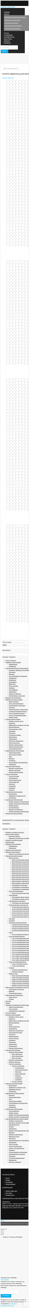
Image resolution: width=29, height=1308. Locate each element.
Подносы (18, 1076)
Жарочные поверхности (16, 1030)
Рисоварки (12, 1040)
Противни (12, 919)
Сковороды (18, 1077)
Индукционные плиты (15, 1032)
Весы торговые (16, 1058)
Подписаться (6, 823)
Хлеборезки (12, 1107)
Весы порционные (17, 1056)
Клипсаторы (12, 1091)
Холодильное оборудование (14, 1109)
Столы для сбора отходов (19, 964)
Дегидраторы (13, 1028)
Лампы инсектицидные (16, 1007)
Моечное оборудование (13, 852)
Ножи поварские (20, 1074)
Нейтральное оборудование (14, 856)
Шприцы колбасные (15, 1162)
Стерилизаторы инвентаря (17, 1011)
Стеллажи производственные (18, 922)
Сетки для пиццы (11, 1013)
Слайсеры (12, 1150)
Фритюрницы (13, 1044)
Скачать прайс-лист (8, 78)
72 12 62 (23, 1205)
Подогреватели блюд (15, 993)
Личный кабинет (10, 1184)
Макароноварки (13, 1036)
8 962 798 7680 (16, 1205)
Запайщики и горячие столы (17, 1087)
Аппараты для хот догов (16, 1017)
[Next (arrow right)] (3, 1232)
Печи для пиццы (14, 1038)
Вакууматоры (13, 1085)
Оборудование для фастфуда (14, 995)
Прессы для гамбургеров (16, 1148)
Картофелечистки (14, 1125)
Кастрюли (18, 1072)
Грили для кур (13, 997)
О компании (9, 1182)
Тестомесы (12, 1105)
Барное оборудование (12, 834)
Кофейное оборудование (13, 844)
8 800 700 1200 (6, 1205)
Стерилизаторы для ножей (17, 1154)
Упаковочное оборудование (14, 1083)
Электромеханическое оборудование (17, 1119)
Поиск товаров (6, 642)
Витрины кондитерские (16, 1060)
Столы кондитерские (18, 966)
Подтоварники (13, 895)
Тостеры (11, 999)
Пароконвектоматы (15, 1097)
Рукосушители (13, 1009)
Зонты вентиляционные (16, 891)
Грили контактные (14, 1026)
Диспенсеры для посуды (16, 989)
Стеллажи (12, 921)
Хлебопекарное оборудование (15, 1093)
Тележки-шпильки (17, 972)
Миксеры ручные (14, 1136)
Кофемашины (13, 846)
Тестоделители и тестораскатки (18, 1103)
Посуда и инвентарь (15, 1064)
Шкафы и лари (13, 974)
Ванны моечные (14, 858)
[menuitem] (8, 14)
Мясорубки (12, 1138)
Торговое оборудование (13, 1050)
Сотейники (18, 1079)
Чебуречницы (13, 1046)
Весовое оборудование (16, 1052)
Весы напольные (17, 1054)
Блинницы (12, 1019)
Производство (9, 1195)
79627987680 (5, 1279)
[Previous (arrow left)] (1, 1232)
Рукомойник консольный (19, 885)
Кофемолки (12, 848)
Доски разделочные (21, 1070)
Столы (11, 932)
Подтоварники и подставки (17, 901)
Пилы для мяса (13, 1144)
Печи (10, 1099)
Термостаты (12, 1042)
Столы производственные (17, 936)
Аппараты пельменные (16, 1121)
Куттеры (11, 1127)
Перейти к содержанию (8, 7)
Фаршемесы (12, 1160)
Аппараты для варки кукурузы (15, 832)
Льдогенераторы (14, 1111)
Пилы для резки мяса (15, 1146)
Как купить (8, 1193)
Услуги (7, 1178)
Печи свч (8, 1001)
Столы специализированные (17, 962)
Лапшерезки (13, 1129)
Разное (8, 1003)
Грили (10, 1025)
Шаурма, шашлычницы (16, 1048)
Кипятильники (10, 842)
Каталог (7, 1180)
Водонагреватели (14, 1023)
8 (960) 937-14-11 (7, 1207)
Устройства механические (16, 1158)
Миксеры (12, 1095)
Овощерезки (13, 1142)
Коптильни (12, 1034)
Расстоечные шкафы (15, 1101)
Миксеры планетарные (16, 1134)
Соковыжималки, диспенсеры (18, 1152)
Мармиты (12, 991)
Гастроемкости (19, 1068)
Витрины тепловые (14, 1062)
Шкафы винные (13, 1113)
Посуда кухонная (17, 1081)
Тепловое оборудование (13, 1015)
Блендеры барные (14, 836)
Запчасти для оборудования (14, 840)
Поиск (4, 645)
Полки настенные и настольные (18, 905)
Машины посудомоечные (13, 850)
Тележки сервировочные (19, 970)
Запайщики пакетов (15, 1089)
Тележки (11, 968)
